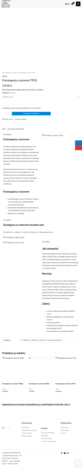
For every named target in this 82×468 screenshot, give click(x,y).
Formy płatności (46, 438)
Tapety (14, 72)
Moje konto (65, 427)
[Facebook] (61, 453)
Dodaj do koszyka (31, 113)
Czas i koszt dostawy (48, 441)
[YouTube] (65, 453)
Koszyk (63, 433)
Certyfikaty (25, 427)
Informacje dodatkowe (15, 129)
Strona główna (6, 72)
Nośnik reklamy (27, 436)
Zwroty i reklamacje (48, 433)
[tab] (3, 129)
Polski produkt (27, 433)
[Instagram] (68, 453)
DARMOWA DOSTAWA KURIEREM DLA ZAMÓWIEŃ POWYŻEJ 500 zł (36, 404)
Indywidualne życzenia (29, 430)
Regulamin (44, 435)
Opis (3, 129)
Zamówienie (65, 430)
